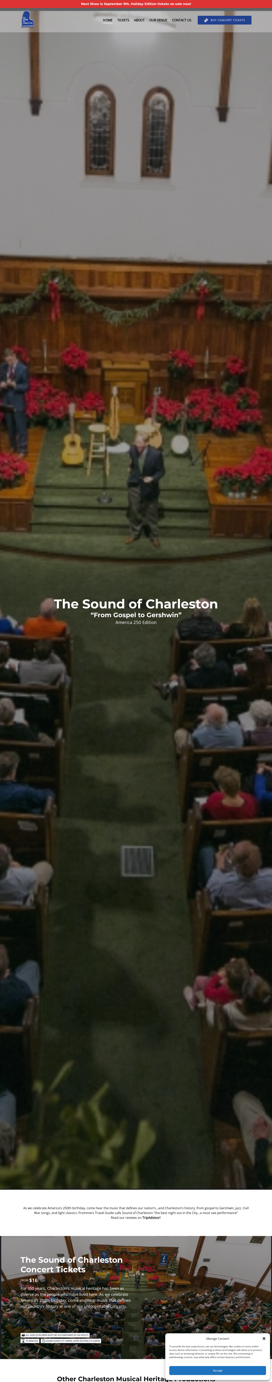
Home (108, 20)
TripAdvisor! (151, 1217)
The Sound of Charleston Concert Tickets (72, 1264)
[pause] (133, 1183)
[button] (264, 1339)
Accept (217, 1370)
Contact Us (181, 20)
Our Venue (158, 20)
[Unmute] (139, 1183)
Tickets (123, 20)
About (139, 20)
